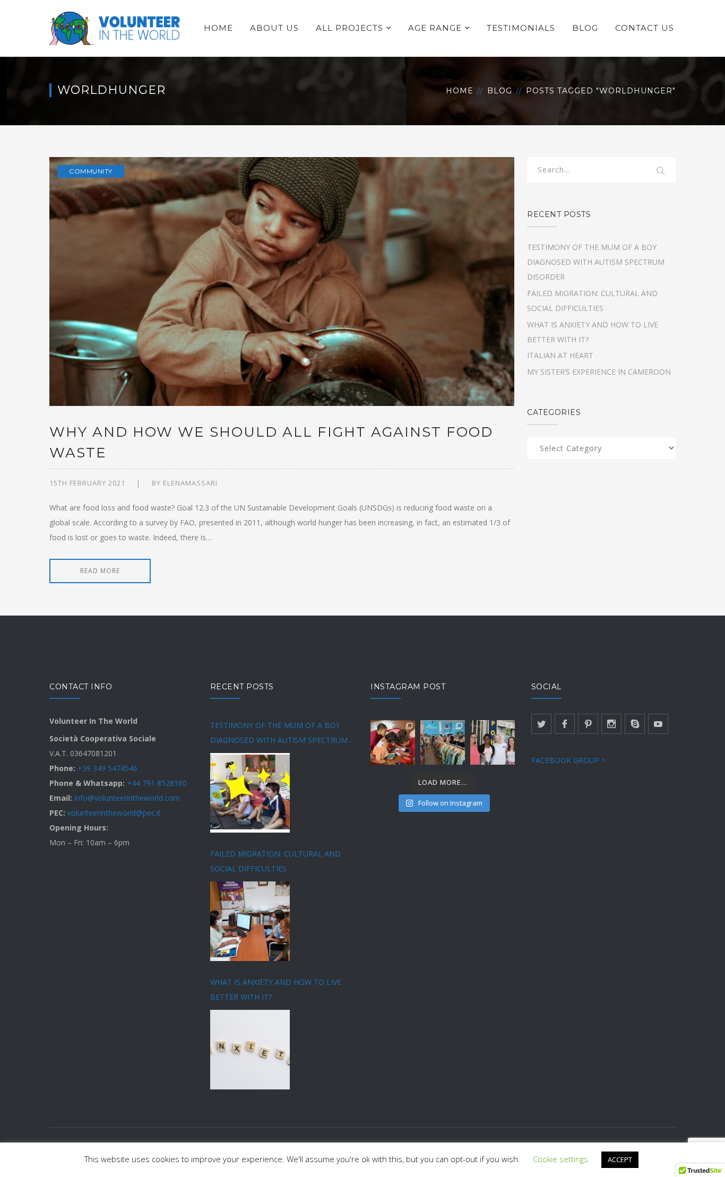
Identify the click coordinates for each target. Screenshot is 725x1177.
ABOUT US (274, 28)
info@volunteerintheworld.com (127, 798)
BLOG (585, 28)
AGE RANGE (435, 28)
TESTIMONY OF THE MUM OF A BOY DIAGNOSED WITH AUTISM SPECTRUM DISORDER (595, 262)
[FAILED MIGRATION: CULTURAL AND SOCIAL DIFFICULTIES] (250, 921)
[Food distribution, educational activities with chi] (492, 742)
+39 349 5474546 (107, 768)
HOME (218, 28)
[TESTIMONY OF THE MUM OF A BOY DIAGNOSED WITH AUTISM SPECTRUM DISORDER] (250, 793)
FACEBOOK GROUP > (568, 760)
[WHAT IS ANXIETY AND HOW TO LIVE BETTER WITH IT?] (250, 1049)
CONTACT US (644, 28)
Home (459, 91)
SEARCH (660, 171)
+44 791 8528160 (157, 783)
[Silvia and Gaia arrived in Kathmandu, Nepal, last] (392, 742)
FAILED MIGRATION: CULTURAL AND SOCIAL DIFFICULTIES (275, 861)
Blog (499, 91)
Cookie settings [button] (560, 1159)
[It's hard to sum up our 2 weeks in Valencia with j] (442, 742)
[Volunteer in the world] (115, 27)
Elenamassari (190, 483)
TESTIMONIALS (521, 28)
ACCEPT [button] (620, 1159)
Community (91, 171)
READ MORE (100, 570)
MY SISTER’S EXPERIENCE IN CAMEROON (599, 372)
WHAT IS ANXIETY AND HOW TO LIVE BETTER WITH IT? (275, 989)
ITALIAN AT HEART (560, 355)
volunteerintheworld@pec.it (114, 813)
